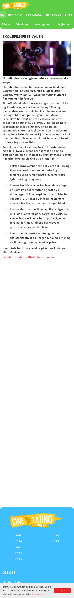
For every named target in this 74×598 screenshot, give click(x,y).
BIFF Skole (53, 14)
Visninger (22, 24)
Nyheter (63, 24)
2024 (55, 535)
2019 (18, 535)
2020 (18, 541)
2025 (55, 541)
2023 (18, 559)
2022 (18, 553)
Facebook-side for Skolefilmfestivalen (28, 257)
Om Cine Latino (13, 582)
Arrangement (43, 24)
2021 (18, 547)
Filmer (6, 24)
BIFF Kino (15, 14)
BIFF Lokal (34, 14)
